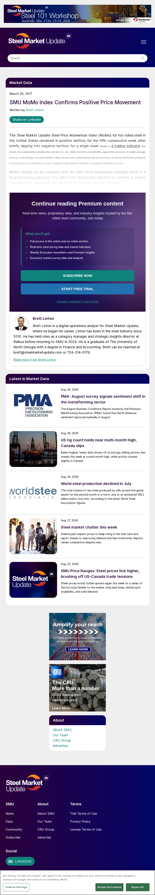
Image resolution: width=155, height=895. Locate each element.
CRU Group (62, 740)
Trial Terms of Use (83, 813)
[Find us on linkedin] (20, 861)
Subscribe (13, 837)
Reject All (138, 887)
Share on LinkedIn (26, 120)
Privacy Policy (80, 821)
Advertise (60, 746)
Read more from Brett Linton (34, 360)
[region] (77, 882)
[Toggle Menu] (143, 42)
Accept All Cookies (109, 887)
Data (9, 821)
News (10, 813)
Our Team (60, 735)
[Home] (48, 41)
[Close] (149, 876)
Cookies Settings (16, 887)
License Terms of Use (86, 829)
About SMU (62, 730)
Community (14, 829)
